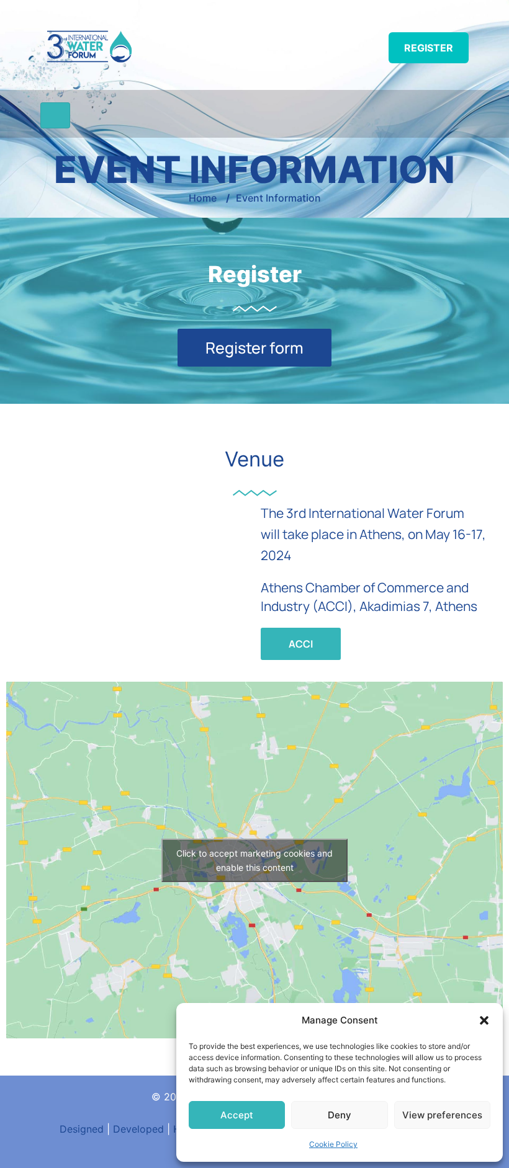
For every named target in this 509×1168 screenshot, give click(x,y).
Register (428, 48)
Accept (236, 1115)
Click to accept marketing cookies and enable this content (254, 860)
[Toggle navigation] (55, 115)
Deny (339, 1115)
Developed (138, 1129)
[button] (484, 1020)
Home (203, 198)
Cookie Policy (333, 1144)
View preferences (442, 1115)
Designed (82, 1129)
